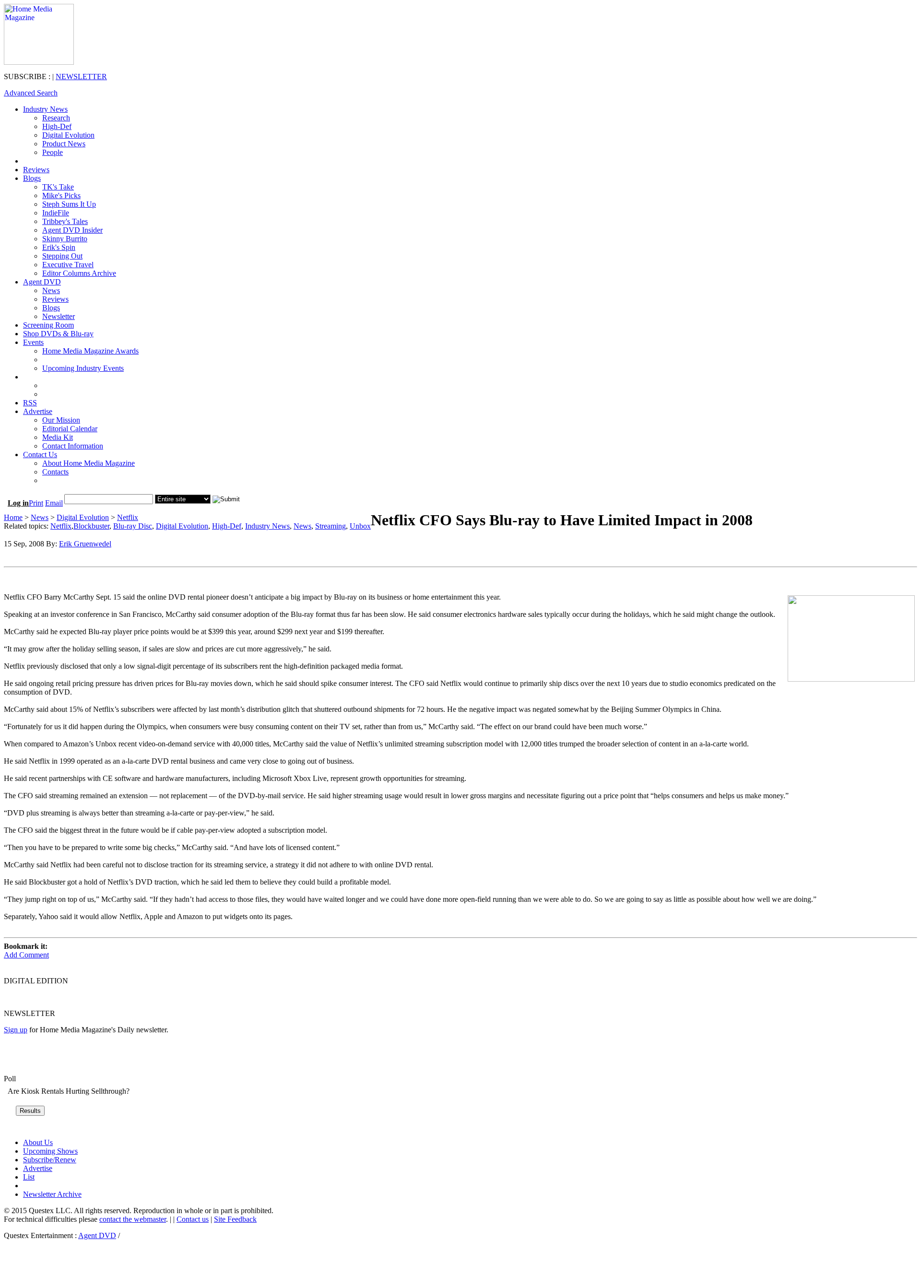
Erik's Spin (58, 247)
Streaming (330, 526)
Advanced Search (31, 93)
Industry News (45, 109)
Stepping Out (62, 256)
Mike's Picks (61, 195)
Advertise (37, 411)
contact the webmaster (132, 1219)
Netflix (127, 517)
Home (13, 517)
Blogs (32, 178)
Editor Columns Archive (79, 273)
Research (56, 118)
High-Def (56, 126)
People (52, 152)
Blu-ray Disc (132, 526)
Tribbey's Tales (65, 221)
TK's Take (58, 187)
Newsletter (58, 316)
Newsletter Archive (52, 1194)
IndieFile (55, 213)
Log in (18, 503)
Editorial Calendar (69, 429)
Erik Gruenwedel (85, 544)
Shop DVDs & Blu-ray (58, 334)
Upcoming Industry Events (83, 368)
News (51, 290)
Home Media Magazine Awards (90, 351)
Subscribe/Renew (49, 1160)
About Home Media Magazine (88, 463)
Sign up (15, 1030)
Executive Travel (68, 264)
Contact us (193, 1219)
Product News (63, 144)
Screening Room (48, 325)
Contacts (55, 472)
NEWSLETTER (81, 76)
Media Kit (57, 437)
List (29, 1177)
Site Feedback (235, 1219)
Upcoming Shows (50, 1151)
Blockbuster (91, 526)
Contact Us (40, 454)
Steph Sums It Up (69, 204)
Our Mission (61, 420)
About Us (38, 1142)
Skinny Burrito (64, 239)
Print (36, 503)
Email (54, 503)
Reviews (36, 169)
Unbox (360, 526)
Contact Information (72, 446)
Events (33, 342)
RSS (30, 403)
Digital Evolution (68, 135)
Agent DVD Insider (72, 230)
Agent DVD (42, 282)
